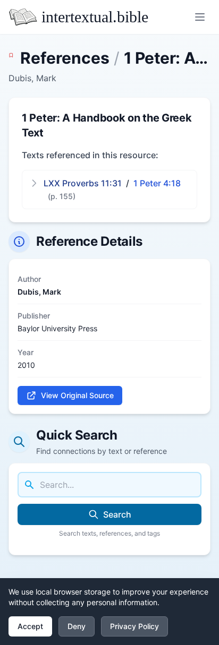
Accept (30, 626)
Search (117, 514)
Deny (77, 626)
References (65, 57)
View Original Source (77, 395)
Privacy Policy (134, 626)
